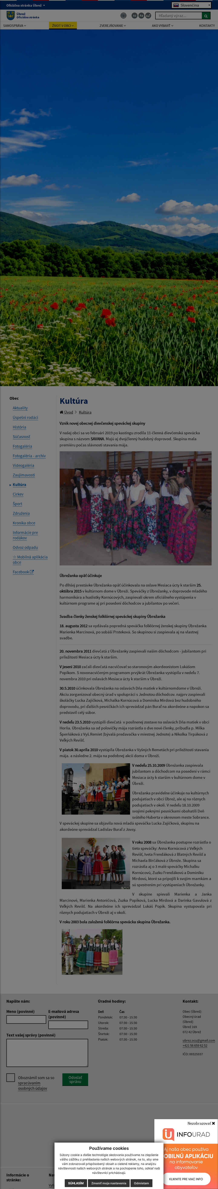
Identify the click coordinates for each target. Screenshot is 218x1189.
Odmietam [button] (141, 1183)
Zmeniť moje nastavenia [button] (108, 1183)
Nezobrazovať (200, 1123)
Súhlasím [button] (76, 1183)
